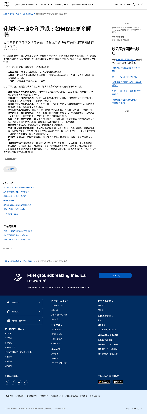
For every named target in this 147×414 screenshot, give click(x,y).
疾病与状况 (14, 14)
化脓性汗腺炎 (27, 14)
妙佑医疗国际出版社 (126, 59)
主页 (5, 14)
